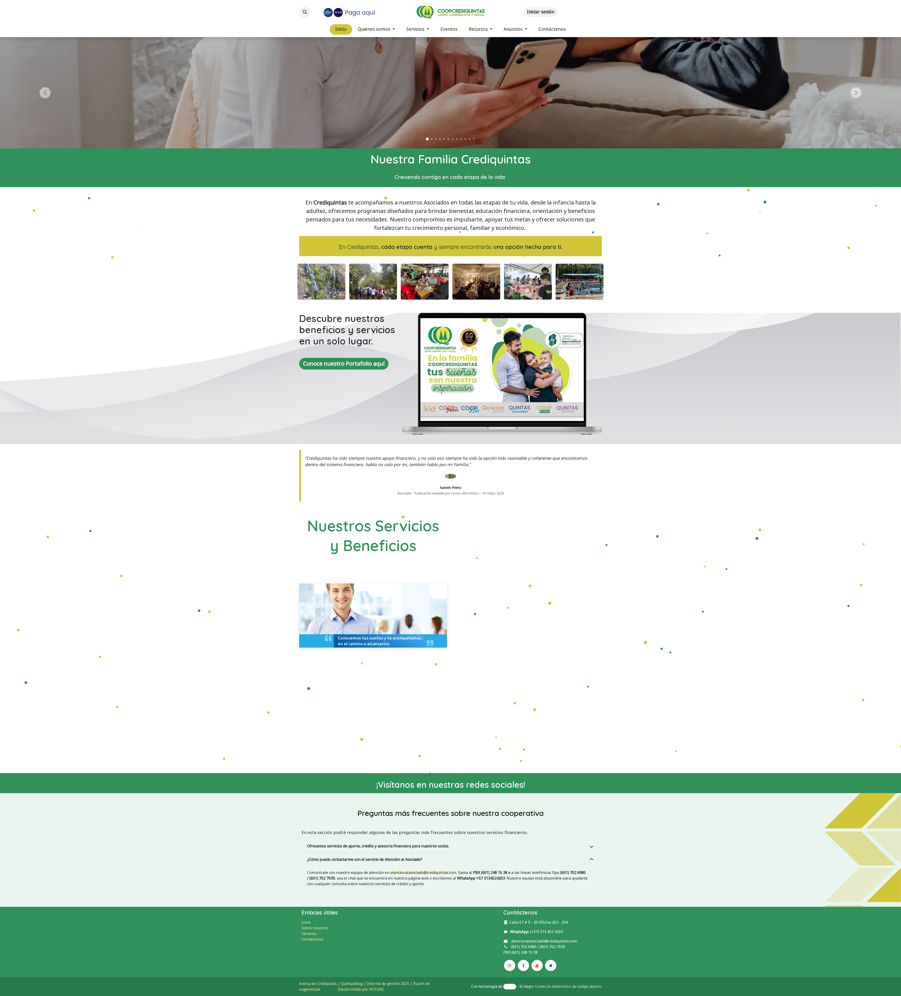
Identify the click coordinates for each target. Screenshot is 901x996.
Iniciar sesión (540, 12)
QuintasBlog (352, 984)
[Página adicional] (550, 965)
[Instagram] (509, 965)
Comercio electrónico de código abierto (568, 986)
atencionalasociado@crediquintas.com (423, 873)
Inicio (306, 922)
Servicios (309, 934)
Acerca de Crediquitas (318, 984)
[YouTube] (537, 965)
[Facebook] (523, 965)
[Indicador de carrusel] (427, 139)
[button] (304, 12)
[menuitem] (341, 29)
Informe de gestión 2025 (388, 984)
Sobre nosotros (315, 928)
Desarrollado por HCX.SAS (361, 989)
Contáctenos (312, 939)
